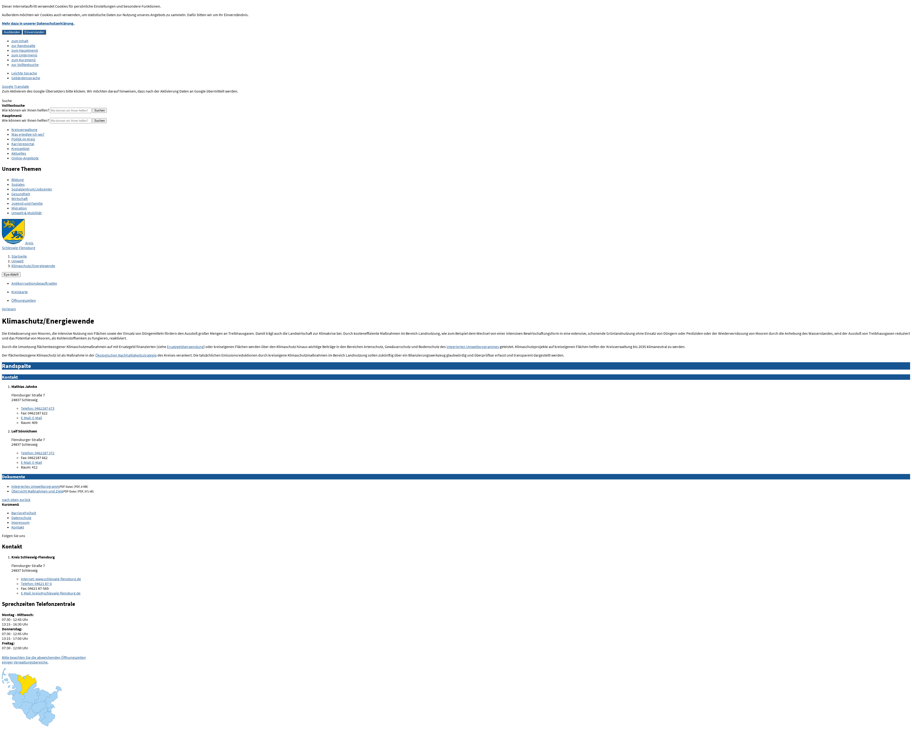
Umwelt (17, 261)
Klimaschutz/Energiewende (33, 265)
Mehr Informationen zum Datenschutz (32, 95)
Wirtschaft (19, 198)
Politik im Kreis (23, 139)
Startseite (19, 256)
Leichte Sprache (24, 73)
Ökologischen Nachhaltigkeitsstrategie (126, 355)
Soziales (18, 184)
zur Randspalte (23, 45)
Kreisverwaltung (24, 129)
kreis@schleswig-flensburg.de (51, 593)
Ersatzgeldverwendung (185, 346)
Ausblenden (12, 32)
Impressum (20, 522)
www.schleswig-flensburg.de (51, 578)
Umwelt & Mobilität (26, 212)
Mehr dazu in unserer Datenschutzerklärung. (38, 23)
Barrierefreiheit (23, 513)
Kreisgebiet (20, 148)
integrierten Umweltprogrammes (472, 346)
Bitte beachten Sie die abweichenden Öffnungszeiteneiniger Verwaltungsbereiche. (44, 659)
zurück (24, 499)
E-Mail (31, 417)
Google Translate (15, 86)
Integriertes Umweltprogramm (35, 486)
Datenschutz (21, 517)
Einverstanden (34, 32)
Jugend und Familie (27, 203)
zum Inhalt (19, 40)
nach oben (10, 499)
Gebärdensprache (25, 77)
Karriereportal (22, 143)
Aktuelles (18, 153)
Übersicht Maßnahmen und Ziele (37, 491)
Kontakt (17, 527)
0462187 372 (37, 452)
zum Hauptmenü (24, 50)
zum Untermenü (24, 55)
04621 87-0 (36, 583)
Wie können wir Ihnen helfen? (25, 110)
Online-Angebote (25, 158)
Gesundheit (20, 193)
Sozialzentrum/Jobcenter (31, 189)
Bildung (17, 179)
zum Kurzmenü (23, 59)
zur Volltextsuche (25, 64)
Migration (19, 208)
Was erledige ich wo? (27, 134)
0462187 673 (37, 408)
